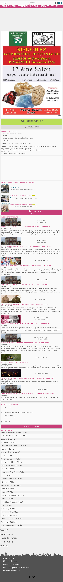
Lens (3, 498)
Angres (4, 439)
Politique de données (11, 570)
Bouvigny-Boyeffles (9, 472)
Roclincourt (6, 512)
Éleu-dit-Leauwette (9, 465)
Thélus (4, 468)
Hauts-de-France (10, 418)
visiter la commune (31, 426)
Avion (3, 475)
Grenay (4, 482)
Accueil (3, 530)
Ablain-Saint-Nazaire (10, 435)
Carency (4, 442)
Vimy (3, 455)
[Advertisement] (31, 19)
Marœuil (5, 515)
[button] (31, 122)
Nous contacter (9, 558)
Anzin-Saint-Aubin (9, 525)
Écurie (4, 492)
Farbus (4, 488)
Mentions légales (10, 561)
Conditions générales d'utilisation (16, 567)
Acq (2, 505)
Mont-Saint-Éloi (7, 462)
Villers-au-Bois (7, 459)
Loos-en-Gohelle (8, 518)
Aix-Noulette (6, 452)
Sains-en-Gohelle (8, 495)
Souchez (7, 410)
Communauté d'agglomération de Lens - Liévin (19, 412)
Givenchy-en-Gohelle (10, 432)
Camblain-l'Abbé (8, 502)
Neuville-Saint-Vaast (9, 445)
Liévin (3, 449)
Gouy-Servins (7, 485)
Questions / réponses (11, 565)
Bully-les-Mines (7, 478)
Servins (4, 508)
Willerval (5, 522)
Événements (6, 534)
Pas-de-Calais (9, 415)
